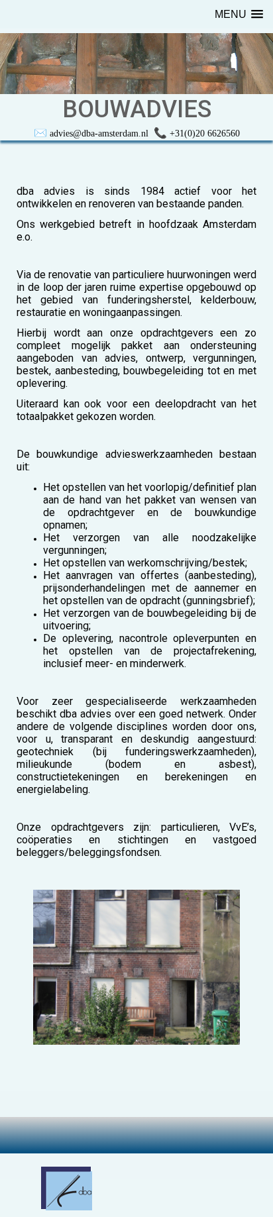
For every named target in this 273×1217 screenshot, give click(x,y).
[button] (239, 14)
